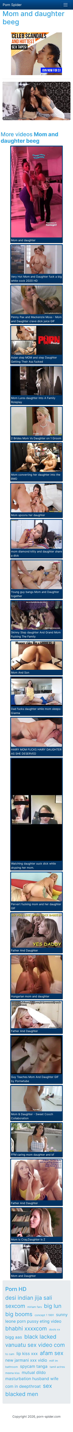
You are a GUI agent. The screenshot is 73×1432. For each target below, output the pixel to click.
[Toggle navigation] (65, 4)
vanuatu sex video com (35, 1345)
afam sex (51, 1353)
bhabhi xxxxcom (26, 1328)
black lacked (40, 1336)
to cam (9, 1354)
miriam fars (34, 1307)
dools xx (54, 1329)
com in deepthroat (23, 1386)
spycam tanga (34, 1366)
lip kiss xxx (27, 1353)
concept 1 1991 (44, 1315)
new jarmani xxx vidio (26, 1360)
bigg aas (13, 1337)
